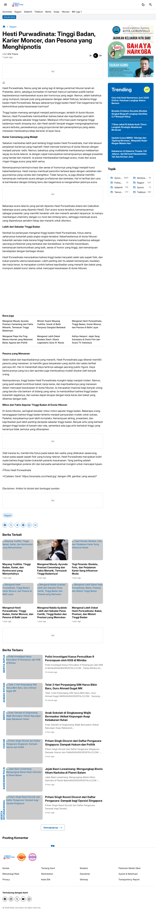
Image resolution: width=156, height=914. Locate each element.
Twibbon (38, 11)
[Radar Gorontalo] (17, 4)
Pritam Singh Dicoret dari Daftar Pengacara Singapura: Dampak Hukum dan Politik (73, 742)
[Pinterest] (23, 525)
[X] (11, 525)
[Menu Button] (5, 5)
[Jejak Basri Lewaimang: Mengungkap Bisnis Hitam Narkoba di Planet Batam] (24, 779)
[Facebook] (4, 525)
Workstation (47, 873)
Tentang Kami (48, 868)
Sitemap (84, 879)
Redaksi (84, 868)
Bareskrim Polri (4, 778)
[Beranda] (3, 26)
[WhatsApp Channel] (29, 899)
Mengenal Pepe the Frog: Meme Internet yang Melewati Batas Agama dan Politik (17, 339)
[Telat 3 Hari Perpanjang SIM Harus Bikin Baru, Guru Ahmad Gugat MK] (24, 695)
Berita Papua (4, 664)
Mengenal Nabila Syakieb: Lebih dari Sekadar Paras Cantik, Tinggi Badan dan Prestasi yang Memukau (52, 612)
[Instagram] (11, 899)
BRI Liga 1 (77, 11)
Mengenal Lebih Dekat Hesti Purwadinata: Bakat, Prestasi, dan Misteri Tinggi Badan (87, 612)
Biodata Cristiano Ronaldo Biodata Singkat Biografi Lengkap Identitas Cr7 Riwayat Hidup (129, 114)
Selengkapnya (50, 827)
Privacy (6, 879)
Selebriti (28, 11)
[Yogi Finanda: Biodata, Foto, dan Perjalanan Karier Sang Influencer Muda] (87, 549)
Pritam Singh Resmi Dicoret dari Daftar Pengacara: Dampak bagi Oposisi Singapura (73, 798)
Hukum (4, 744)
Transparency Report (129, 879)
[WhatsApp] (29, 525)
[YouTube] (23, 899)
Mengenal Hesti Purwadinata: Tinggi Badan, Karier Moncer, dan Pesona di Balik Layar (87, 324)
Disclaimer (85, 873)
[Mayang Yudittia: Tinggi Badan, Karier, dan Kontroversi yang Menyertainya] (18, 549)
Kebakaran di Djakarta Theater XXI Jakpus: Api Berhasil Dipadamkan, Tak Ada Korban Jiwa (129, 154)
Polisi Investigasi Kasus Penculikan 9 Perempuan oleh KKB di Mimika (69, 658)
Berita (48, 11)
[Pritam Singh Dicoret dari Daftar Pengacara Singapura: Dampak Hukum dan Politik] (24, 751)
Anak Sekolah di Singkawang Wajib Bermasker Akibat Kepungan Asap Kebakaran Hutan (68, 716)
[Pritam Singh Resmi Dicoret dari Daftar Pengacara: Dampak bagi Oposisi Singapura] (24, 807)
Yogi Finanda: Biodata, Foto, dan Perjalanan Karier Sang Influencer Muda (85, 569)
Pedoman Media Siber (130, 868)
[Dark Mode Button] (143, 5)
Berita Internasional (2, 810)
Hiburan (65, 11)
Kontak (5, 868)
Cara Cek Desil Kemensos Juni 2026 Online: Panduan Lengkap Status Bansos (130, 100)
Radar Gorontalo (16, 908)
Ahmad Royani (4, 692)
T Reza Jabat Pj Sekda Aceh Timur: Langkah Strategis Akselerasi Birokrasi (129, 127)
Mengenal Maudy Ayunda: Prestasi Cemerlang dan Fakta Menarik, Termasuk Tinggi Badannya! (17, 326)
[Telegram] (17, 525)
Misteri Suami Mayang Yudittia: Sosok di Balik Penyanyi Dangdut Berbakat (51, 324)
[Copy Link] (35, 525)
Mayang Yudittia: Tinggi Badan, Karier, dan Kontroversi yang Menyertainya (16, 569)
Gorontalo (7, 11)
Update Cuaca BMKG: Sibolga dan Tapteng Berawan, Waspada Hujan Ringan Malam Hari (129, 140)
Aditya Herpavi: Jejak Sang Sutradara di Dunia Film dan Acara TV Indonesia (86, 339)
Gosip (56, 11)
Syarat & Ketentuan (128, 873)
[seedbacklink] (21, 857)
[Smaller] (90, 55)
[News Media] (32, 857)
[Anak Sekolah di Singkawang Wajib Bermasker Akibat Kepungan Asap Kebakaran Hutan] (24, 723)
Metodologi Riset (10, 873)
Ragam (17, 11)
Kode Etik (45, 879)
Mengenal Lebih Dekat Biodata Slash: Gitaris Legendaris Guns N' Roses (50, 339)
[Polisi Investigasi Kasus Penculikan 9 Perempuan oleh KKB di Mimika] (24, 667)
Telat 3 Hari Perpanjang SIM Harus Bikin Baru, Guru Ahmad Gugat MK (71, 686)
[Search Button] (150, 5)
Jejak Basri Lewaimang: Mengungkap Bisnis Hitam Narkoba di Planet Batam (74, 770)
